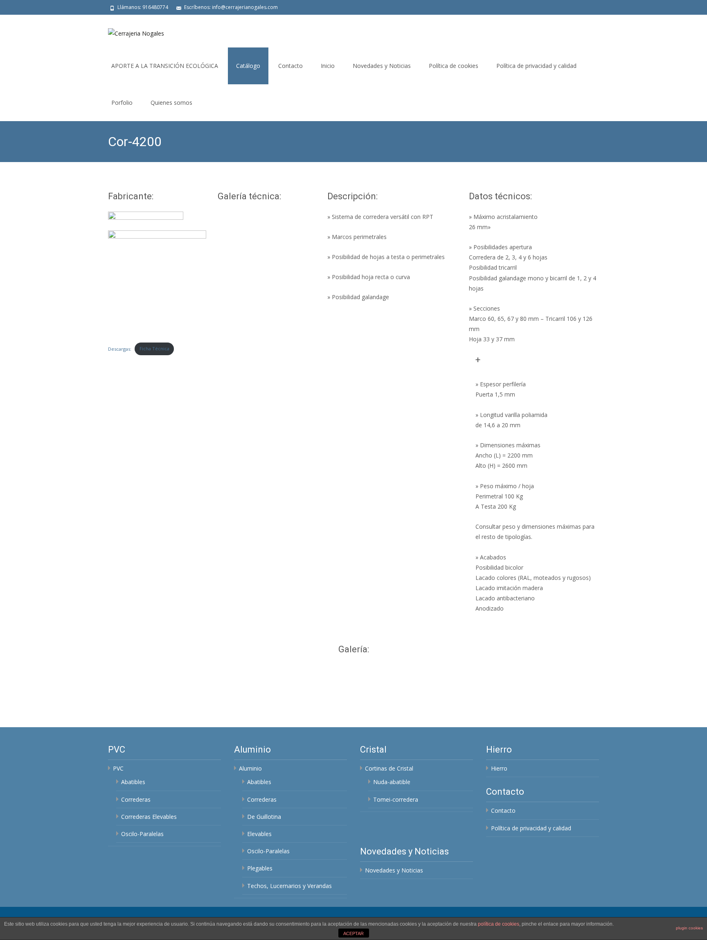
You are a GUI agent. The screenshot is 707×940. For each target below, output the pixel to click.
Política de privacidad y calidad (536, 66)
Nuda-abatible (391, 782)
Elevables (259, 834)
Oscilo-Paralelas (142, 834)
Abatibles (133, 782)
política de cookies (498, 924)
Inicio (328, 66)
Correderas (136, 799)
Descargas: (119, 348)
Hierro (499, 768)
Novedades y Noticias (382, 66)
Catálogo (248, 66)
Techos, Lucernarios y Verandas (289, 886)
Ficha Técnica (154, 348)
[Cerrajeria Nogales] (129, 31)
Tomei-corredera (395, 799)
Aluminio (250, 768)
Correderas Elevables (149, 817)
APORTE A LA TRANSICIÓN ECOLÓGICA (164, 66)
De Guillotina (264, 817)
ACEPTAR (353, 933)
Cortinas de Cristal (389, 768)
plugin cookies (689, 928)
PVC (118, 768)
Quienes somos (171, 102)
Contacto (290, 66)
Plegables (259, 868)
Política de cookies (453, 66)
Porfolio (122, 102)
